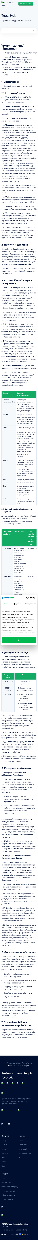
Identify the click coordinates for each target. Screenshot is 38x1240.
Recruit (4, 1149)
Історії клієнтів (7, 1199)
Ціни (21, 1140)
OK (19, 640)
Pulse (3, 1162)
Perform (4, 1153)
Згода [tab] (6, 604)
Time (3, 1166)
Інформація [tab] (17, 604)
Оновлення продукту (9, 1187)
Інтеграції (23, 1149)
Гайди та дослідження (10, 1195)
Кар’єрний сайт (25, 1153)
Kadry (3, 1140)
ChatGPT (10, 1065)
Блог (3, 1178)
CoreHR (4, 1145)
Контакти (22, 1157)
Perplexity (27, 1065)
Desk (3, 1157)
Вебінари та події (8, 1191)
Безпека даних (7, 1230)
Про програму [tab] (30, 604)
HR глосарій (6, 1182)
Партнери (23, 1145)
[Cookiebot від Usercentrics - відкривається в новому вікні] (27, 598)
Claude (18, 1065)
